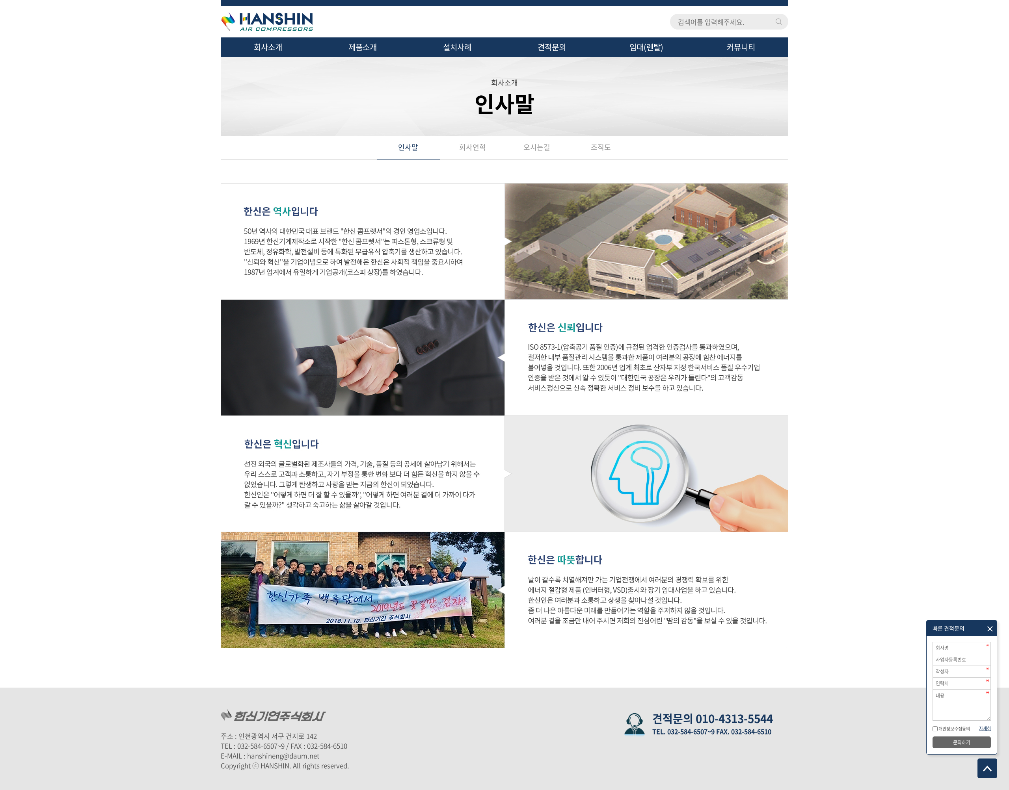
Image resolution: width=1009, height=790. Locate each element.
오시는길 (536, 147)
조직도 (601, 147)
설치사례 (457, 47)
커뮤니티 (741, 47)
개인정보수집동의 (954, 728)
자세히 (985, 728)
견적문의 (552, 47)
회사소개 (268, 47)
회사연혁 (472, 147)
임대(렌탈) (646, 47)
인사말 (408, 147)
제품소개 (362, 47)
